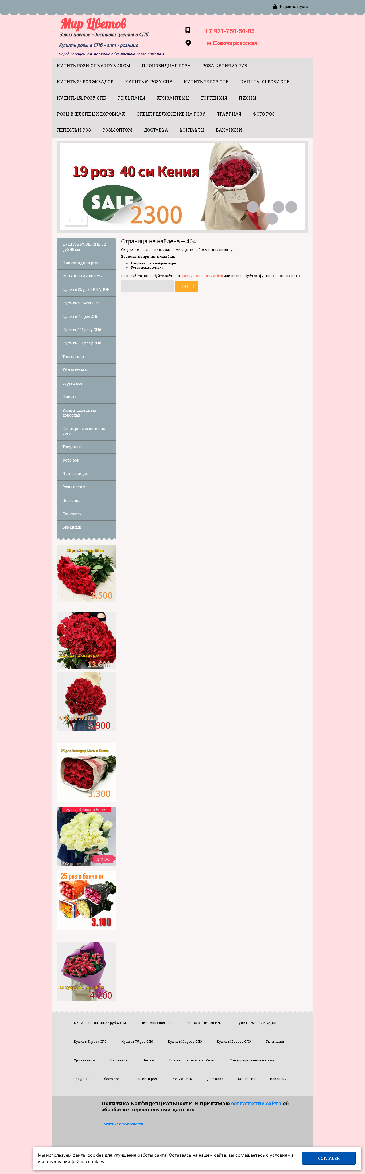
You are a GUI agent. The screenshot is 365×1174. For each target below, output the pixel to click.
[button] (71, 221)
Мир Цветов (93, 23)
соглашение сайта (256, 1103)
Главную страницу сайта (202, 275)
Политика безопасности (122, 1124)
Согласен (329, 1158)
